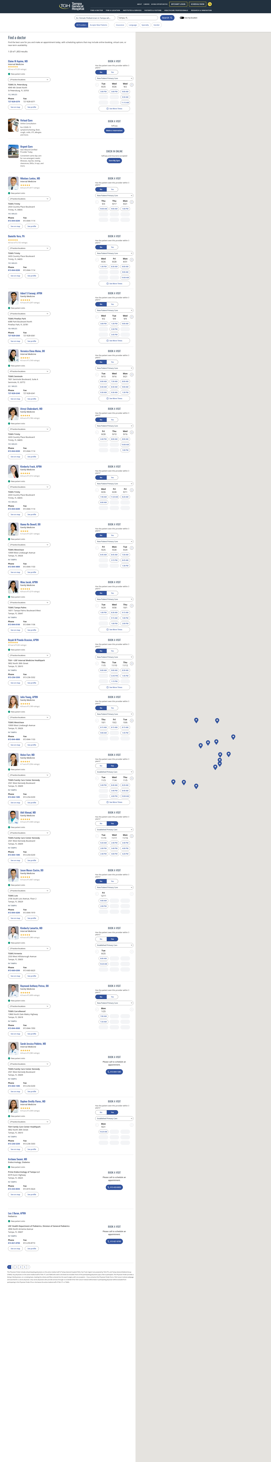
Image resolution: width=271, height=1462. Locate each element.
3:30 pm (114, 329)
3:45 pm (114, 334)
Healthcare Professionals (176, 10)
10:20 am (103, 964)
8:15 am (103, 727)
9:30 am (125, 97)
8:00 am (125, 266)
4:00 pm (114, 796)
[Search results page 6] (28, 1267)
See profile (32, 107)
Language (133, 25)
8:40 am (114, 785)
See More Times (115, 108)
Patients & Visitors (152, 10)
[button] (29, 79)
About (139, 4)
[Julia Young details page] (13, 701)
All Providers (81, 25)
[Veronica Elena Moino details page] (13, 355)
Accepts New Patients (98, 25)
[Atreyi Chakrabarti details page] (13, 413)
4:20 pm (125, 854)
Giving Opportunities (159, 4)
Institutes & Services (132, 10)
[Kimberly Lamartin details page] (13, 932)
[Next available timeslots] (131, 84)
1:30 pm (103, 266)
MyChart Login (178, 4)
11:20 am (114, 497)
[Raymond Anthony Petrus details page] (13, 990)
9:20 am (103, 843)
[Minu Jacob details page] (13, 587)
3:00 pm (103, 91)
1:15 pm (114, 681)
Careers (146, 4)
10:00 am (103, 209)
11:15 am (125, 102)
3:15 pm (114, 560)
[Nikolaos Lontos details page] (13, 183)
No (101, 72)
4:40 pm (103, 439)
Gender (157, 25)
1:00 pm (125, 209)
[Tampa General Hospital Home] (71, 7)
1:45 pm (125, 676)
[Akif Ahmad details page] (13, 817)
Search (165, 17)
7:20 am (103, 1022)
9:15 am (114, 618)
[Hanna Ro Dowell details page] (13, 529)
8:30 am (114, 266)
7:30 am (114, 381)
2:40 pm (103, 854)
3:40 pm (103, 785)
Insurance (120, 25)
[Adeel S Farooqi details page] (13, 298)
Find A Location (113, 10)
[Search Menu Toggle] (210, 4)
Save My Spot (114, 160)
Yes (112, 72)
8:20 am (125, 497)
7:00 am (103, 1016)
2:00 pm (125, 623)
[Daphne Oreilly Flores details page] (13, 1106)
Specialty (145, 25)
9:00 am (125, 91)
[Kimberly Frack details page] (13, 471)
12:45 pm (114, 676)
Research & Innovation (201, 10)
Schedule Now (197, 4)
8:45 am (103, 555)
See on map (15, 107)
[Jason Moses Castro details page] (13, 875)
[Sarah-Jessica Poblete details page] (13, 1048)
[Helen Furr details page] (13, 759)
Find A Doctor (96, 10)
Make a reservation (114, 130)
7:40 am (103, 497)
